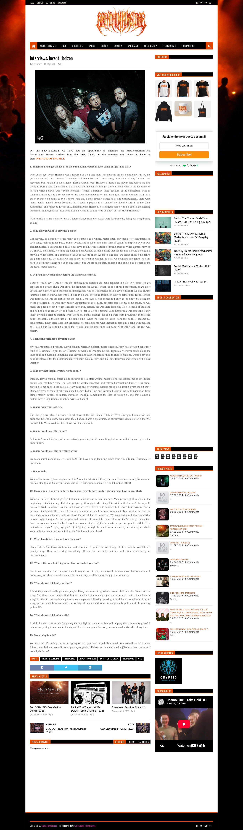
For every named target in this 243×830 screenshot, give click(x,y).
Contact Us (62, 2)
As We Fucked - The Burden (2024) (183, 509)
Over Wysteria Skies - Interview (182, 493)
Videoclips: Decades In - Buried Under (185, 576)
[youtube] (206, 2)
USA (140, 659)
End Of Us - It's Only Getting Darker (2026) (45, 709)
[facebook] (197, 2)
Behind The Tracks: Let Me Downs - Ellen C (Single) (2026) (88, 709)
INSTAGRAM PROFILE (50, 158)
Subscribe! (184, 154)
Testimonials (169, 46)
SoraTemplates (49, 825)
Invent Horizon (87, 659)
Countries (77, 46)
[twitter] (201, 2)
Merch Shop (150, 46)
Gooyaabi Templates (85, 825)
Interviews (69, 659)
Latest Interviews (109, 659)
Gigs (64, 46)
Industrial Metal (50, 659)
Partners (39, 2)
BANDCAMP (133, 46)
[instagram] (209, 2)
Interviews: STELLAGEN (179, 560)
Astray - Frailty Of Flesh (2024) (190, 281)
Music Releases (48, 46)
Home (32, 2)
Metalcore (128, 659)
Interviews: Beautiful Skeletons (129, 707)
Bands (92, 46)
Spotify (118, 46)
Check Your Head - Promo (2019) (182, 593)
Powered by (175, 165)
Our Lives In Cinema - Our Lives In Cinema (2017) (189, 629)
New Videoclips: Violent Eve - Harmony (186, 476)
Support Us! (50, 2)
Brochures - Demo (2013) (180, 543)
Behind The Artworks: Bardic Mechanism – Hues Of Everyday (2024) (191, 237)
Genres (104, 46)
